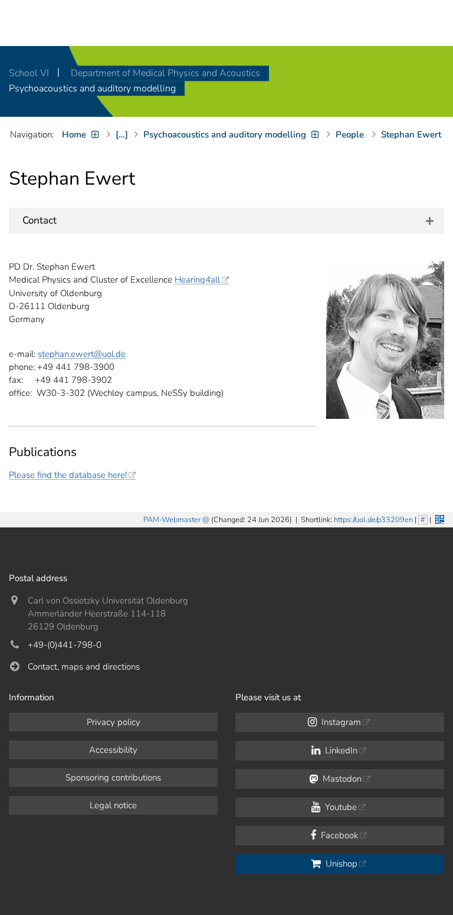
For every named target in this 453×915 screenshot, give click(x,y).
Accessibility (113, 750)
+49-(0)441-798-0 (64, 645)
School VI (30, 73)
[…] (122, 134)
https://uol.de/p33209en (373, 519)
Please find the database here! (68, 475)
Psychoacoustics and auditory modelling (92, 88)
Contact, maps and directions (84, 667)
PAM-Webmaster (172, 519)
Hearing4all (197, 280)
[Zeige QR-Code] (438, 518)
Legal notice (113, 805)
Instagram (340, 722)
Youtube (340, 807)
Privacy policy (113, 722)
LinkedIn (340, 750)
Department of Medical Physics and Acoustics (165, 73)
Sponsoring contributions (113, 777)
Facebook (338, 835)
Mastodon (341, 779)
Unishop (340, 864)
